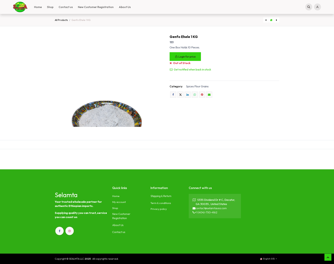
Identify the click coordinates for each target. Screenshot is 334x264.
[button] (308, 6)
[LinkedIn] (188, 95)
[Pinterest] (202, 95)
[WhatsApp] (195, 95)
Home (116, 196)
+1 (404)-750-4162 (206, 212)
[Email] (209, 95)
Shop (115, 208)
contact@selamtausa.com (211, 208)
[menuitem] (37, 7)
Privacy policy (158, 209)
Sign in (317, 6)
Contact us (118, 232)
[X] (180, 95)
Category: (176, 86)
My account (119, 202)
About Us (118, 225)
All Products (61, 20)
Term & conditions (160, 203)
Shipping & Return (160, 196)
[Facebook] (173, 95)
